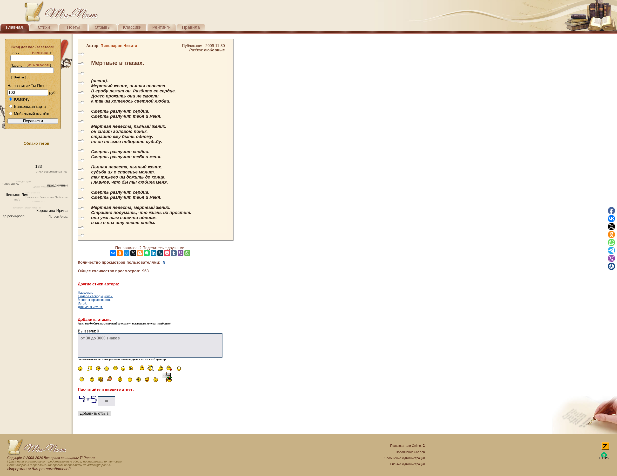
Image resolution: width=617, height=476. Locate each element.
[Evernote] (147, 253)
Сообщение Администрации (404, 458)
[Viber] (180, 253)
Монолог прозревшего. (94, 300)
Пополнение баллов (410, 452)
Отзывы (103, 27)
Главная (14, 27)
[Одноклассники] (120, 253)
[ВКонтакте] (113, 253)
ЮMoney (21, 99)
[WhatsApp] (187, 253)
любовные (214, 50)
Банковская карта (30, 106)
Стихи (44, 27)
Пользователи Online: (407, 446)
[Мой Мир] (126, 253)
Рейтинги (161, 27)
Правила (191, 27)
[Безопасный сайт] (604, 458)
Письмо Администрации (407, 464)
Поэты (73, 27)
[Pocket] (167, 253)
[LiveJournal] (160, 253)
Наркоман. (85, 292)
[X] (133, 253)
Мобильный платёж (31, 114)
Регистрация (40, 53)
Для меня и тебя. (90, 307)
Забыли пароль (38, 65)
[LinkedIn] (153, 253)
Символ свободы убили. (95, 296)
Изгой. (82, 303)
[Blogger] (140, 253)
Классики (132, 27)
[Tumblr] (174, 253)
